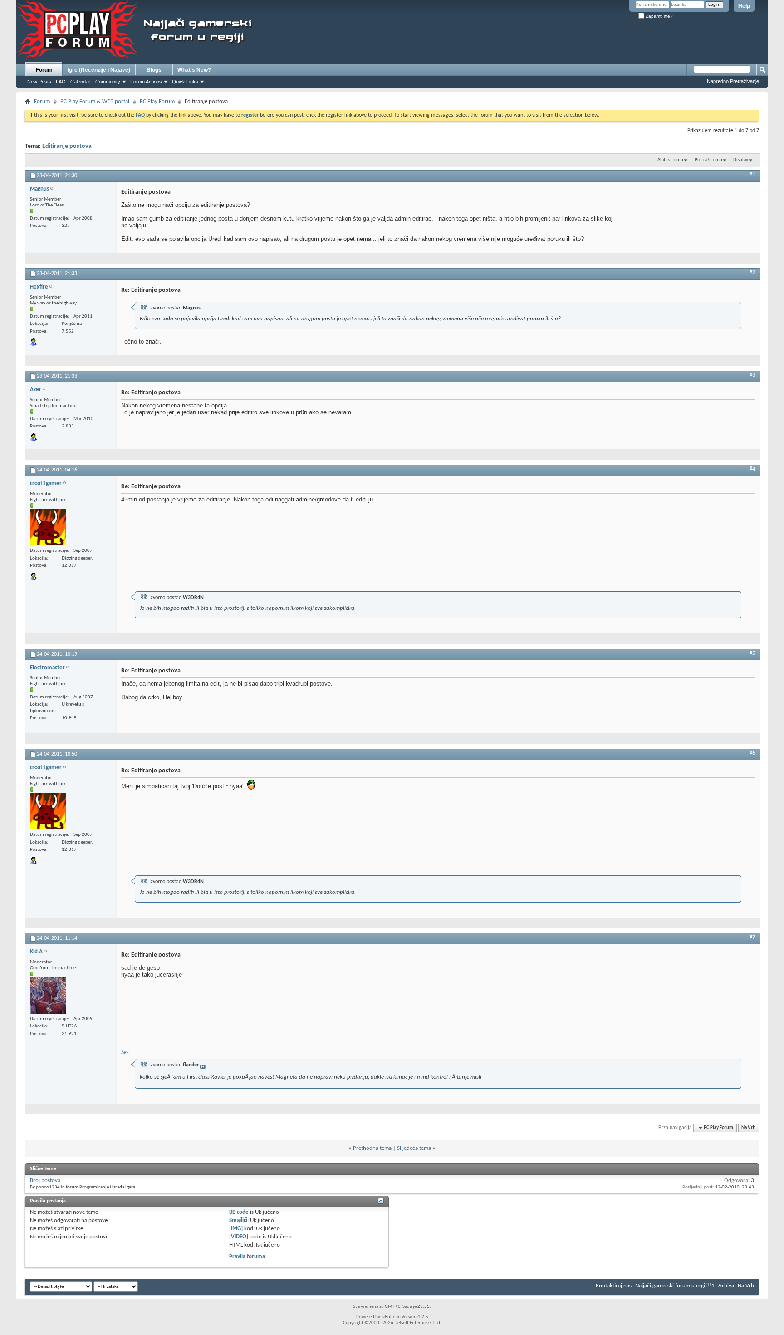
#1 (752, 174)
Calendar (80, 81)
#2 (752, 272)
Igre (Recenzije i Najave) (99, 70)
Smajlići (238, 1220)
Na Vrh (748, 1127)
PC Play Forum (157, 101)
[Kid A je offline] (48, 995)
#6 (752, 753)
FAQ (61, 81)
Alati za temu (670, 159)
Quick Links (185, 81)
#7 (752, 937)
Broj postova (45, 1180)
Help (744, 6)
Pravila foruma (247, 1257)
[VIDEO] (238, 1237)
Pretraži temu (708, 159)
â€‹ (125, 1052)
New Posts (39, 81)
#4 (752, 469)
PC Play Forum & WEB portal (94, 101)
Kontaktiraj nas (614, 1286)
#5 (752, 653)
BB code (239, 1212)
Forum (44, 70)
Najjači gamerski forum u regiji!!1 (675, 1286)
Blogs (154, 70)
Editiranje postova (67, 146)
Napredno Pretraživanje (733, 81)
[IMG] (236, 1229)
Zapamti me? (658, 16)
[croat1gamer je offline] (48, 527)
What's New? (194, 70)
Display (740, 159)
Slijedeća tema (414, 1148)
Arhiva (726, 1286)
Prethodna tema (372, 1148)
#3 (752, 375)
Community (107, 81)
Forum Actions (146, 81)
